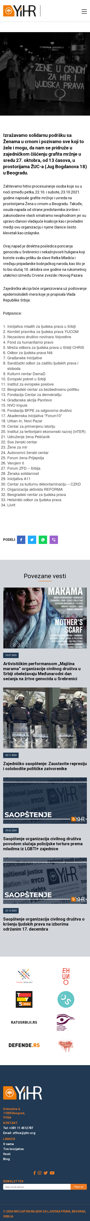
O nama (8, 1144)
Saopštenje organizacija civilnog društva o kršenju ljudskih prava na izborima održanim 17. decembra (44, 924)
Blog (6, 1159)
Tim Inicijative (13, 1149)
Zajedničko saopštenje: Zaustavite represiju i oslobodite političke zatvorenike (45, 766)
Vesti (6, 1154)
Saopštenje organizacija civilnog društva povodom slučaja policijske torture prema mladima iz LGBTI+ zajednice (43, 843)
